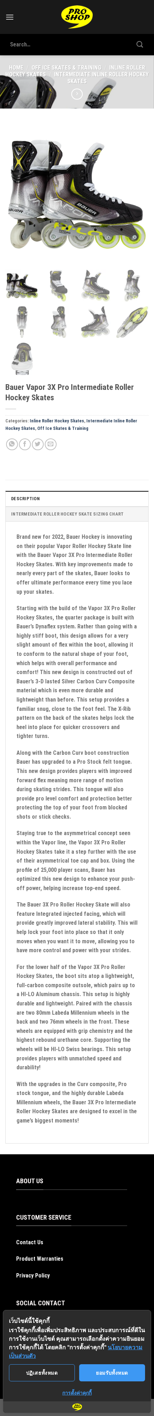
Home (16, 67)
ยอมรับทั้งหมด (112, 1373)
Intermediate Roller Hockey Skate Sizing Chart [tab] (67, 514)
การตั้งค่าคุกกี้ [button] (77, 1393)
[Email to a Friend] (51, 444)
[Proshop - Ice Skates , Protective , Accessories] (77, 17)
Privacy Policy (33, 1275)
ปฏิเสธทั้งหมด (42, 1373)
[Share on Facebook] (25, 444)
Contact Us (29, 1242)
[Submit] (140, 44)
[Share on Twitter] (38, 444)
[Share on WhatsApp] (12, 444)
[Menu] (9, 17)
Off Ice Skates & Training (66, 67)
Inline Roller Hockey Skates (57, 420)
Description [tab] (25, 498)
